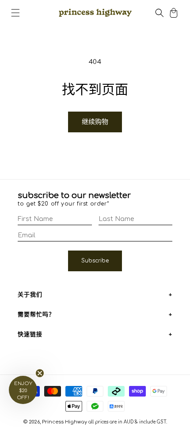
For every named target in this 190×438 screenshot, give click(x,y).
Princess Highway (64, 422)
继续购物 (95, 122)
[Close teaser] (39, 373)
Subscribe (95, 261)
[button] (15, 12)
